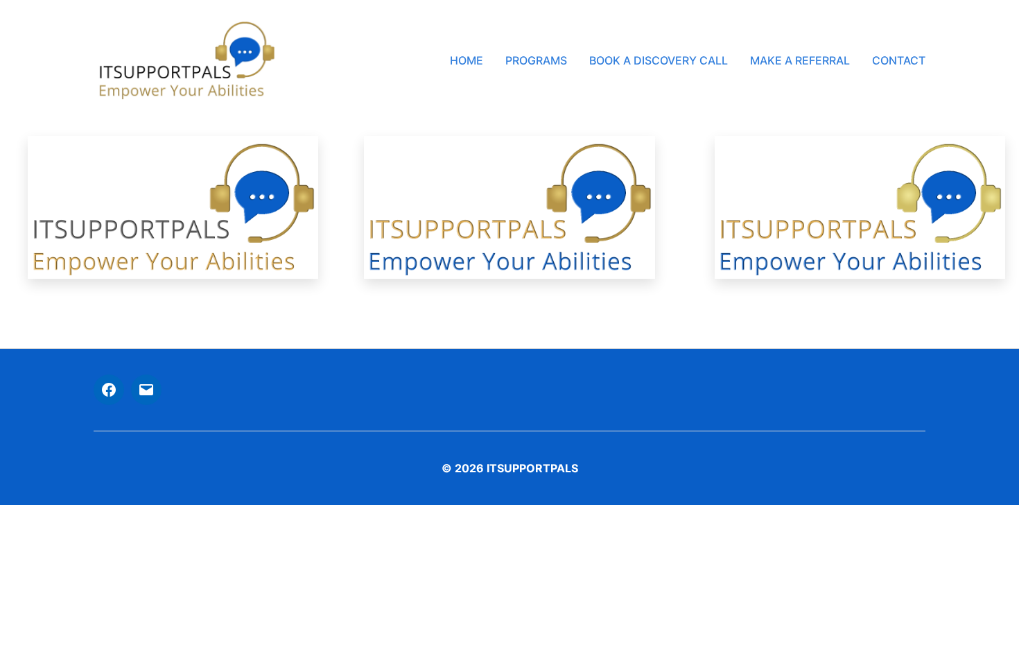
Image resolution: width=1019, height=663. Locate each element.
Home (466, 60)
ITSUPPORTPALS (532, 468)
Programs (536, 60)
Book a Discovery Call (658, 60)
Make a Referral (800, 60)
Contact (898, 60)
